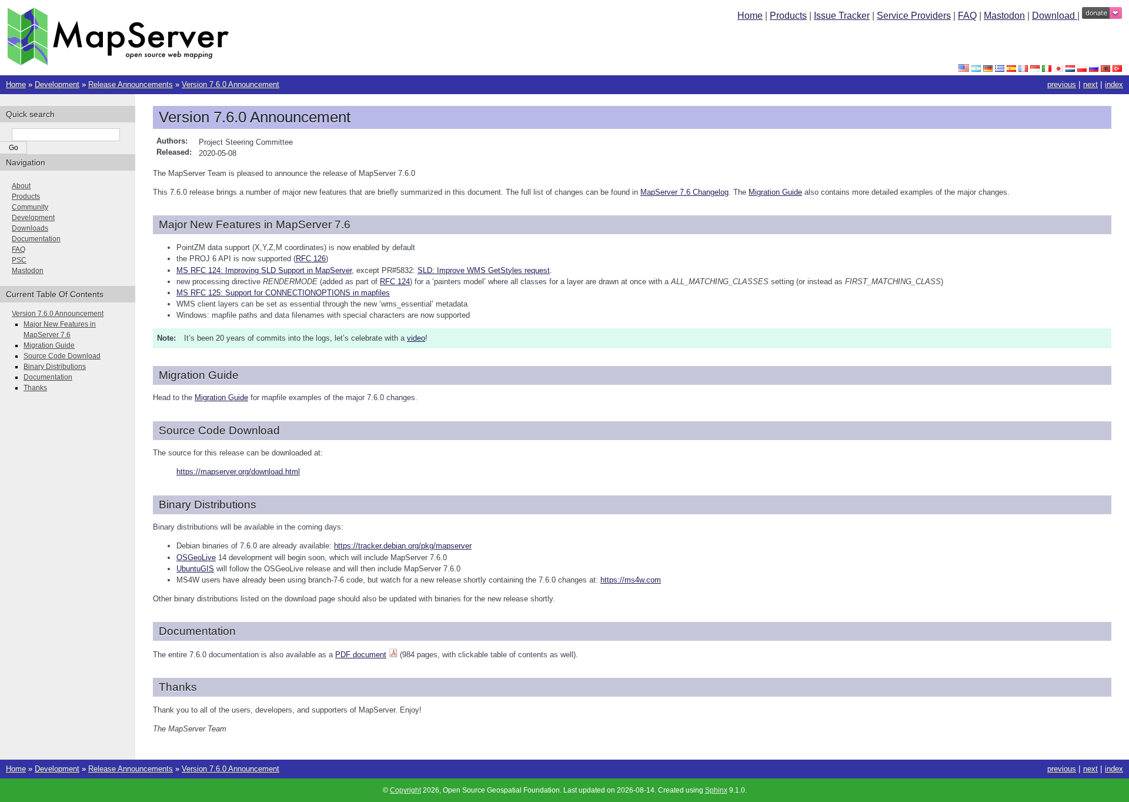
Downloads (30, 228)
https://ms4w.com (630, 579)
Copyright (405, 790)
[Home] (118, 63)
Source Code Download (62, 356)
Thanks (35, 388)
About (21, 186)
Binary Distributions (55, 366)
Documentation (36, 239)
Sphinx (716, 790)
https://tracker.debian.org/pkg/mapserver (403, 545)
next (1090, 84)
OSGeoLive (196, 557)
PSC (19, 260)
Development (57, 84)
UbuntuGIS (195, 568)
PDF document (360, 654)
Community (30, 207)
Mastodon (1004, 16)
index (1114, 84)
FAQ (967, 16)
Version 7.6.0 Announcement (230, 84)
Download (1054, 16)
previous (1061, 84)
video (416, 338)
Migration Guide (49, 345)
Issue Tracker (842, 16)
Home (750, 16)
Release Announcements (130, 84)
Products (788, 16)
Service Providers (914, 16)
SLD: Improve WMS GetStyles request (483, 270)
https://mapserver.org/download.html (238, 471)
